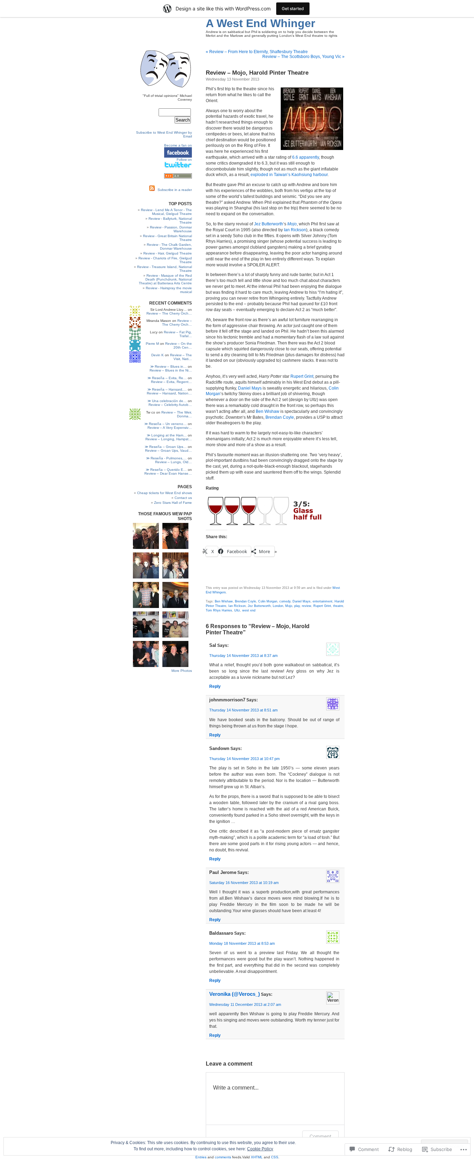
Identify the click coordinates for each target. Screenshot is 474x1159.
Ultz (237, 610)
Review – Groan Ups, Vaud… (168, 450)
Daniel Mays (250, 388)
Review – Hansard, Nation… (169, 393)
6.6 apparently (305, 157)
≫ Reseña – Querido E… (166, 470)
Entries (200, 1157)
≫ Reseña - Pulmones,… (166, 458)
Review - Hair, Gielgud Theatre (167, 253)
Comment (320, 1136)
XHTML (257, 1157)
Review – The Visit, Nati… (181, 357)
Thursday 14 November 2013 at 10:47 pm (244, 759)
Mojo (288, 606)
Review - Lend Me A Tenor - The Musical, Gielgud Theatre (166, 212)
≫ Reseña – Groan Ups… (166, 447)
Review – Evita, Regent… (171, 382)
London (278, 606)
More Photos (181, 671)
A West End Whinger (260, 23)
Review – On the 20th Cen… (178, 345)
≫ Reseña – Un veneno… (165, 424)
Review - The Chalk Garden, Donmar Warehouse (169, 246)
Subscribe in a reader (175, 190)
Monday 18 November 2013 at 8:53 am (242, 943)
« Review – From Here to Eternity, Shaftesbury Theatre (257, 51)
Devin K (157, 355)
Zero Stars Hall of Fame (173, 503)
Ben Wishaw (267, 411)
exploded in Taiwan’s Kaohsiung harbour (289, 174)
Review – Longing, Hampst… (168, 439)
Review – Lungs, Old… (173, 462)
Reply (215, 686)
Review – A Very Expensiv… (169, 428)
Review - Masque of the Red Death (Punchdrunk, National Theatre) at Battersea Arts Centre (165, 279)
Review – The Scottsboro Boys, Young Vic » (303, 56)
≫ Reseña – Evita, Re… (167, 378)
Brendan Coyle (279, 417)
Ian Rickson (295, 229)
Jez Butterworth (268, 224)
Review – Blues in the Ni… (171, 370)
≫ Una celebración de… (167, 401)
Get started (293, 8)
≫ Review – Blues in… (168, 366)
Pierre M (152, 343)
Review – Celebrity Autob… (170, 405)
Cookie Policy (260, 1149)
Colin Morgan (267, 601)
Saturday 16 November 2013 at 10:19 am (244, 883)
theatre (338, 606)
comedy (284, 601)
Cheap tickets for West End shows (164, 493)
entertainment (322, 601)
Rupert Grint (301, 376)
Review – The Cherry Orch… (169, 313)
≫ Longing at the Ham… (167, 435)
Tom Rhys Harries (219, 610)
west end (248, 610)
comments (223, 1157)
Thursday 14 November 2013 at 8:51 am (243, 710)
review (306, 606)
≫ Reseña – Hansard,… (167, 389)
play (297, 606)
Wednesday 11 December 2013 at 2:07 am (245, 1004)
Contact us (183, 498)
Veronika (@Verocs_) (234, 994)
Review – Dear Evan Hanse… (168, 473)
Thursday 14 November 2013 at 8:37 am (243, 655)
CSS (274, 1157)
